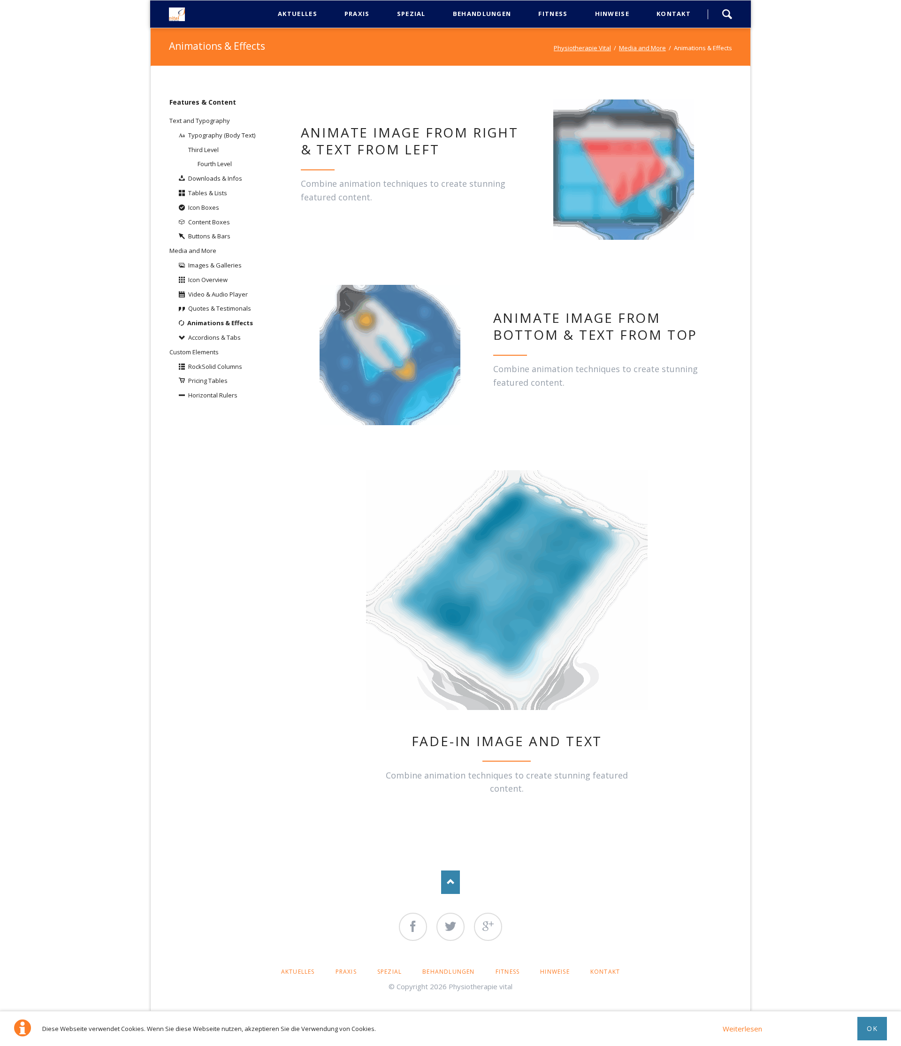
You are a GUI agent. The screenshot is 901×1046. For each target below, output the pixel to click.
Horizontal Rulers (212, 395)
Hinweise (555, 972)
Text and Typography (199, 120)
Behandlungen (448, 972)
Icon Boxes (203, 207)
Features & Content (202, 102)
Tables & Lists (207, 193)
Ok (872, 1028)
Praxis (346, 972)
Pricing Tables (208, 380)
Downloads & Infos (215, 178)
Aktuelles (298, 972)
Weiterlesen (742, 1028)
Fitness (507, 972)
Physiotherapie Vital (582, 48)
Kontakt (605, 972)
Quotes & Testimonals (219, 308)
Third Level (203, 149)
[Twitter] (450, 927)
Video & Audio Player (218, 294)
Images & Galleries (215, 265)
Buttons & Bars (209, 236)
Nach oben (450, 882)
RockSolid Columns (215, 366)
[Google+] (488, 927)
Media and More (642, 48)
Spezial (389, 972)
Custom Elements (194, 352)
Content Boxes (209, 222)
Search (727, 14)
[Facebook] (413, 927)
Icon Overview (208, 279)
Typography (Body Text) (221, 135)
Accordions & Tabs (214, 337)
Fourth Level (215, 164)
